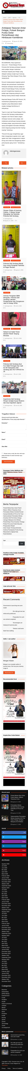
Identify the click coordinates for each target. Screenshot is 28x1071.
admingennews (7, 41)
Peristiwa (4, 1013)
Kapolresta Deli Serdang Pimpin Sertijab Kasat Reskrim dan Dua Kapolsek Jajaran (13, 401)
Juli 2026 (4, 865)
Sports (3, 1019)
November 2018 (6, 981)
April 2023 (4, 943)
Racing (4, 1017)
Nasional (4, 1009)
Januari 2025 (5, 901)
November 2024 (6, 905)
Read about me (9, 672)
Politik (3, 1015)
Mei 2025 (4, 893)
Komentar (5, 423)
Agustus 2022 (5, 959)
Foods (3, 997)
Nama (4, 432)
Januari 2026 (5, 877)
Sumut (3, 1021)
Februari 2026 (5, 875)
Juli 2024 (4, 913)
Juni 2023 (4, 939)
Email (4, 439)
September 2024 (6, 909)
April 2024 (4, 919)
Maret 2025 (5, 897)
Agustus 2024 (5, 911)
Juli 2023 (4, 937)
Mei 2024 (4, 917)
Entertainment (5, 995)
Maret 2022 (5, 969)
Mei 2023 (4, 941)
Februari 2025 (5, 899)
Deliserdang (10, 43)
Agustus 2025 (5, 887)
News (3, 1011)
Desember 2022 (6, 951)
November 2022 (6, 953)
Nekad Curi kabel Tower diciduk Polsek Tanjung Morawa (11, 333)
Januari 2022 (5, 973)
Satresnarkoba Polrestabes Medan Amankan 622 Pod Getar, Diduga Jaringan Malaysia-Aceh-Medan (12, 518)
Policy (9, 1068)
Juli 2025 (4, 889)
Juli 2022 (4, 961)
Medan (4, 1007)
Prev (6, 163)
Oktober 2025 (5, 883)
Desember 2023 (6, 927)
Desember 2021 (6, 975)
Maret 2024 (5, 921)
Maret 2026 (5, 873)
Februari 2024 (5, 923)
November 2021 (6, 977)
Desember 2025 (6, 879)
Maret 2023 (5, 945)
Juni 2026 (4, 867)
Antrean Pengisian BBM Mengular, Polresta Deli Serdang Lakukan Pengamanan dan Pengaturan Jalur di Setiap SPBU (13, 299)
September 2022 (6, 957)
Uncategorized (6, 1027)
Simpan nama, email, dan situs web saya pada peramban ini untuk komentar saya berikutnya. (13, 455)
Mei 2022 (4, 965)
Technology (5, 1023)
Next (22, 163)
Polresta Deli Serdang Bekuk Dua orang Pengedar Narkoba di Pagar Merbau (13, 265)
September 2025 (6, 885)
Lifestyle (4, 1005)
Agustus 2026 (5, 864)
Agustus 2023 (5, 935)
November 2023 (6, 929)
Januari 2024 (5, 925)
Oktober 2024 (5, 907)
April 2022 (4, 967)
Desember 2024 (6, 903)
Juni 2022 (4, 963)
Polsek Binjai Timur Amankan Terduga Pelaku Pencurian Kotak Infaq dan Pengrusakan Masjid (13, 524)
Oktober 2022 (5, 955)
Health (3, 1001)
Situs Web (4, 446)
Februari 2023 (5, 947)
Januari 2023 (5, 949)
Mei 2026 (4, 869)
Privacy (4, 1068)
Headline (4, 999)
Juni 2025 (4, 891)
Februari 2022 (5, 971)
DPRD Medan (5, 993)
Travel (3, 1025)
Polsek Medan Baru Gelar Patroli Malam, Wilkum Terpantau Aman (18, 797)
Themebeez (5, 1065)
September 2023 (6, 933)
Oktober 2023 (5, 931)
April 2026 (4, 871)
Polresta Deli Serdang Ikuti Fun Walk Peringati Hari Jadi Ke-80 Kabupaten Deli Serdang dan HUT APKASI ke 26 (13, 367)
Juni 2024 (4, 915)
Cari (4, 540)
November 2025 (6, 881)
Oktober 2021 (5, 979)
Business (4, 989)
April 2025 (4, 895)
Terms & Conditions (18, 1068)
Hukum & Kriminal (16, 207)
